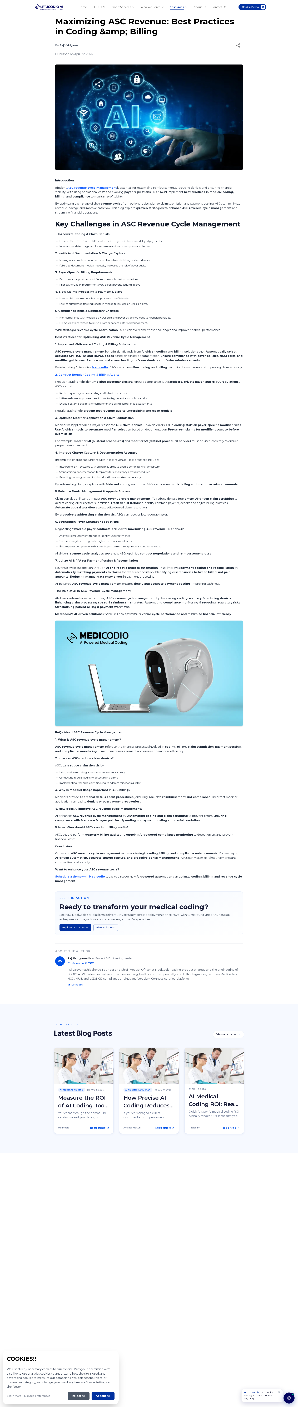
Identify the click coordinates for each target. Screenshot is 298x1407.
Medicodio (100, 367)
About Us (199, 7)
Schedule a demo (68, 876)
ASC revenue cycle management (92, 187)
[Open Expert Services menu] (133, 7)
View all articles (226, 1034)
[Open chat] (289, 1398)
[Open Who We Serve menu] (162, 7)
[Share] (238, 45)
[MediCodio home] (49, 7)
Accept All (103, 1396)
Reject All (78, 1396)
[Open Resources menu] (186, 7)
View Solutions (105, 927)
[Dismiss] (279, 1392)
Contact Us (218, 7)
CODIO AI (98, 7)
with (85, 876)
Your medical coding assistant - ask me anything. (259, 1395)
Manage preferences (37, 1396)
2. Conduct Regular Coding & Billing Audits (87, 374)
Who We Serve (150, 7)
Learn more (14, 1396)
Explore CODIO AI (73, 927)
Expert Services (121, 7)
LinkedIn (77, 984)
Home (82, 7)
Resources (177, 7)
